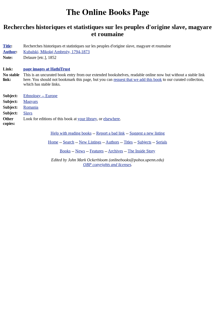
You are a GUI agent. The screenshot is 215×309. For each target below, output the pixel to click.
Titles (128, 142)
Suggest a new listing (147, 133)
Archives (115, 151)
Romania (30, 107)
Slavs (27, 113)
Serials (161, 142)
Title (7, 46)
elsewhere (111, 119)
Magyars (30, 101)
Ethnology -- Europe (40, 95)
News (80, 151)
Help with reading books (71, 133)
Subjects (144, 142)
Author (9, 51)
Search (68, 142)
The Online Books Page (107, 11)
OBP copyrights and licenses (107, 164)
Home (53, 142)
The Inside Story (141, 151)
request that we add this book (138, 79)
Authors (112, 142)
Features (97, 151)
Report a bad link (110, 133)
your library (87, 119)
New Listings (90, 142)
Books (65, 151)
